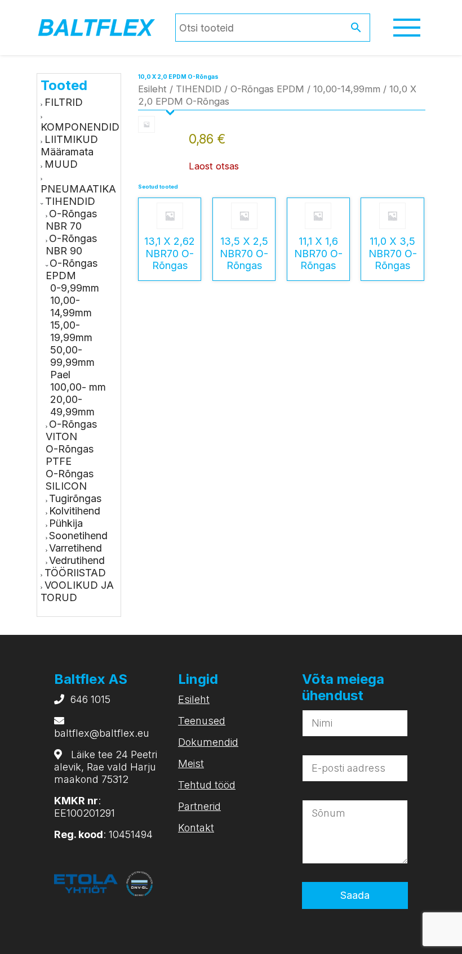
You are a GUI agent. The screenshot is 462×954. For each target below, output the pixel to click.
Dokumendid (208, 742)
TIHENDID (70, 201)
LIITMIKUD (71, 139)
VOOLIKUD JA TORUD (77, 591)
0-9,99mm (74, 288)
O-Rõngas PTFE (70, 455)
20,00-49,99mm (72, 405)
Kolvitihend (74, 511)
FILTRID (64, 102)
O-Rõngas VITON (71, 430)
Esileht (152, 89)
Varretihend (75, 548)
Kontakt (196, 828)
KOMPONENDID (80, 127)
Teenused (201, 721)
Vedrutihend (77, 560)
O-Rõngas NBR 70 (71, 220)
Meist (191, 763)
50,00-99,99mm (72, 356)
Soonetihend (78, 535)
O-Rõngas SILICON (70, 480)
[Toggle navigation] (406, 27)
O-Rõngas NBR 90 (71, 244)
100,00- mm (78, 387)
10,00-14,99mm (71, 306)
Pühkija (66, 523)
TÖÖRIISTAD (75, 573)
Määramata (67, 152)
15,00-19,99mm (71, 331)
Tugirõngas (75, 498)
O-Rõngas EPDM (71, 269)
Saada (355, 895)
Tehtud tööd (207, 785)
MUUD (61, 164)
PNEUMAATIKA (78, 189)
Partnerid (199, 806)
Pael (60, 374)
